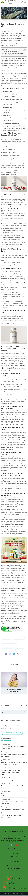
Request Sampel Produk (15, 865)
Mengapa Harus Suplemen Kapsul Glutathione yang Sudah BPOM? (13, 54)
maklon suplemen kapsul (9, 646)
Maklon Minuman (15, 861)
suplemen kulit (20, 650)
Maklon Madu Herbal (15, 859)
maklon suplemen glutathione (10, 642)
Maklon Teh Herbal (14, 856)
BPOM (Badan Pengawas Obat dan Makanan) (13, 369)
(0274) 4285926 (16, 877)
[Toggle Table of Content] (23, 49)
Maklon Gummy (15, 863)
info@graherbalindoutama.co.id (17, 882)
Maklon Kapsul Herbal (15, 854)
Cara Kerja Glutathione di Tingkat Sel (11, 51)
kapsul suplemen (7, 638)
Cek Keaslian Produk (15, 871)
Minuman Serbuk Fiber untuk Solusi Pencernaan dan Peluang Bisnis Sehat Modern (12, 772)
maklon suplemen (19, 638)
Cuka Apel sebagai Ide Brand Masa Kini (12, 809)
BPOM (24, 616)
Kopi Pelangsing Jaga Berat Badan (11, 780)
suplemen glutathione (8, 650)
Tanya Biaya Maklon (15, 868)
